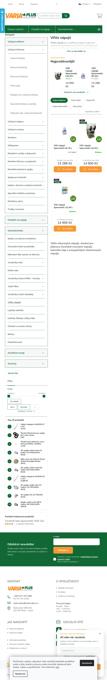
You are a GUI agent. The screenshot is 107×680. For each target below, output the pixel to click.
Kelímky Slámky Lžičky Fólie (21, 318)
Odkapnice (13, 145)
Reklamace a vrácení (18, 648)
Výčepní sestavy (16, 129)
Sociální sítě (73, 622)
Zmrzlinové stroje (16, 352)
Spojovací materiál (17, 177)
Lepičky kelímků (15, 310)
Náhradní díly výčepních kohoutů (26, 113)
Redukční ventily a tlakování (22, 153)
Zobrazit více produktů (74, 92)
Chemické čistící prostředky (21, 246)
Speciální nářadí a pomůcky (21, 193)
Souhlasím (87, 663)
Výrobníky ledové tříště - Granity (24, 278)
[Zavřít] (100, 633)
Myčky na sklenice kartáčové (22, 238)
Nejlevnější (76, 100)
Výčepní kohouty (16, 49)
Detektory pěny (15, 201)
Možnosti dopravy (16, 628)
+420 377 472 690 (22, 596)
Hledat (66, 15)
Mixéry (11, 334)
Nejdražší (90, 100)
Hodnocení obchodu (66, 596)
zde (57, 667)
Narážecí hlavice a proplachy (22, 161)
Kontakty (62, 592)
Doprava (34, 4)
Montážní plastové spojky (20, 169)
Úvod (10, 4)
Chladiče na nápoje (17, 220)
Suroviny (12, 363)
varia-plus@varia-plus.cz (25, 603)
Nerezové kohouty (19, 76)
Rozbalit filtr (25, 411)
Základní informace (66, 588)
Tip (34, 407)
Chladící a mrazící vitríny (20, 326)
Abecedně (77, 106)
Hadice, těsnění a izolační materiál (24, 185)
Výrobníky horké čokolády (20, 294)
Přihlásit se (63, 550)
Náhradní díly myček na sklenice (24, 254)
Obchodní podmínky (17, 640)
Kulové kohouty (17, 58)
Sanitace (12, 137)
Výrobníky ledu (15, 262)
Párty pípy (15, 85)
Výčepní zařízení (16, 41)
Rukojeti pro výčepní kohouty (24, 94)
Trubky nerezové (16, 209)
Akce (12, 407)
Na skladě (14, 401)
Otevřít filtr (13, 373)
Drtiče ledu (13, 270)
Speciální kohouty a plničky (23, 104)
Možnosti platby (16, 633)
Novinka (23, 407)
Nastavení (20, 673)
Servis (21, 4)
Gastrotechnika (15, 230)
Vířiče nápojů (14, 302)
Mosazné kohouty (18, 67)
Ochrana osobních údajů (19, 644)
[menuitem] (17, 29)
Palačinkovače (15, 342)
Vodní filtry (13, 286)
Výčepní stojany (16, 121)
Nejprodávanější (60, 106)
